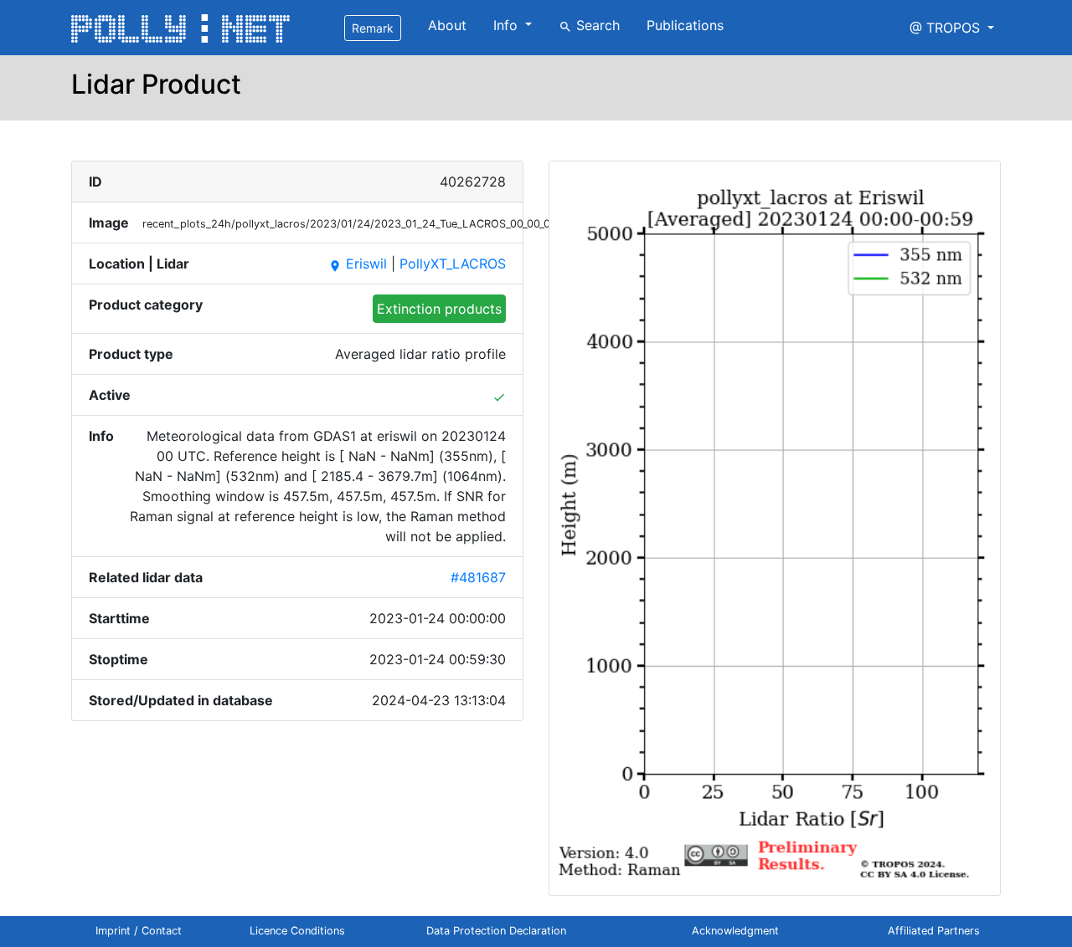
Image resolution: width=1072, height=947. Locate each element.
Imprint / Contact (138, 930)
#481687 (478, 577)
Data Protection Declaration (496, 930)
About (447, 25)
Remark (373, 28)
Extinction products (439, 308)
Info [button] (507, 25)
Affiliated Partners (934, 930)
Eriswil (357, 263)
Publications (685, 25)
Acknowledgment (735, 930)
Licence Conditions (297, 930)
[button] (952, 28)
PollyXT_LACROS (452, 263)
